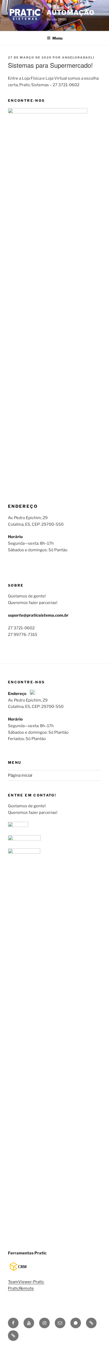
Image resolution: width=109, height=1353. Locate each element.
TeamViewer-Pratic (26, 1281)
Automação (71, 12)
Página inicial (20, 775)
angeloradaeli (78, 57)
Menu (57, 38)
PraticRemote (21, 1288)
